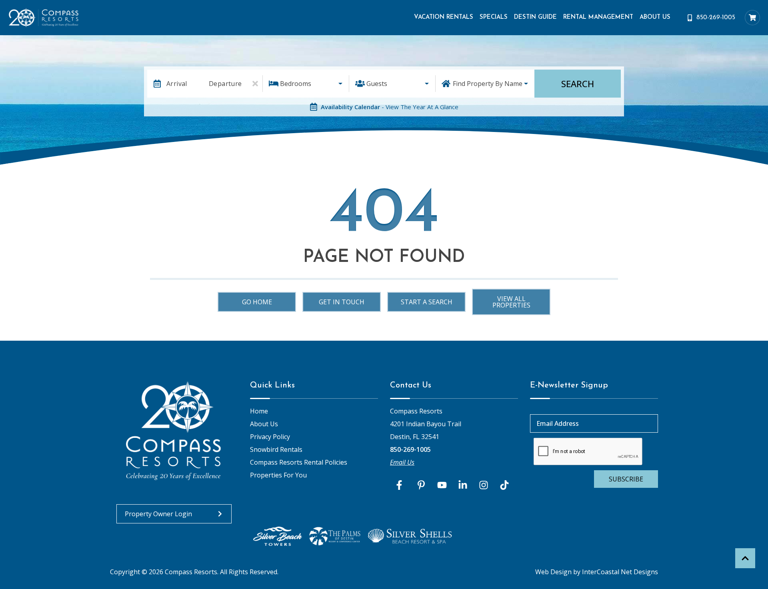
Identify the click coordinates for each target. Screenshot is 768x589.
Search (577, 84)
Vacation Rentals (443, 17)
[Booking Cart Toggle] (752, 17)
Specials (494, 17)
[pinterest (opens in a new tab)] (421, 485)
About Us (655, 17)
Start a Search (426, 301)
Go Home (257, 301)
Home (259, 411)
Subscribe (626, 479)
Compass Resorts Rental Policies (298, 462)
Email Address (557, 423)
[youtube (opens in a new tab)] (442, 485)
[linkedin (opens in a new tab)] (462, 485)
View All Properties (511, 301)
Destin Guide (535, 17)
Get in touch (341, 301)
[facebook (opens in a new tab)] (400, 485)
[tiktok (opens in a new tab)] (504, 485)
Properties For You (278, 475)
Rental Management (598, 17)
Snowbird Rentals (276, 449)
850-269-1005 (410, 449)
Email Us (402, 462)
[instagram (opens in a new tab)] (483, 485)
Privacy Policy (270, 436)
